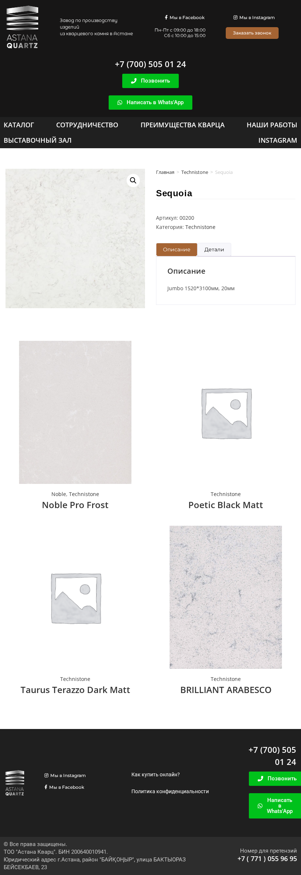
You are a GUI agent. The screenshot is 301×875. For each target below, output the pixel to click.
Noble (58, 494)
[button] (133, 180)
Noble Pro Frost (75, 505)
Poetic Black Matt (225, 505)
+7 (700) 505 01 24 (150, 63)
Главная (165, 172)
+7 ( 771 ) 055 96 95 (267, 858)
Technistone (194, 172)
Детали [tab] (214, 249)
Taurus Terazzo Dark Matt (75, 689)
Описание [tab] (177, 249)
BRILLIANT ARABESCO (226, 689)
